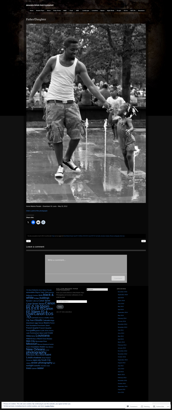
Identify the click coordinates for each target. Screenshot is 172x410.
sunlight (29, 365)
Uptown (34, 368)
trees (28, 368)
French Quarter (32, 328)
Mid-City (30, 341)
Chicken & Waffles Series (46, 317)
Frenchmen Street (43, 325)
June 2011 (121, 392)
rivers (37, 355)
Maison (34, 339)
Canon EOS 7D (91, 236)
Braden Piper (40, 10)
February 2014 (122, 318)
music (42, 346)
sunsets (37, 365)
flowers (47, 323)
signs (35, 360)
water (40, 368)
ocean (47, 350)
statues (28, 363)
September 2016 (123, 294)
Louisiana (42, 335)
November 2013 (122, 327)
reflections (30, 355)
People (119, 10)
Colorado (46, 320)
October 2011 (122, 383)
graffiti (32, 330)
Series (126, 10)
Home (31, 10)
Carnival (34, 318)
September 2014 (123, 312)
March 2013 (121, 342)
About (48, 10)
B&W (64, 10)
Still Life (132, 10)
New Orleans (35, 349)
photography (116, 236)
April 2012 (121, 371)
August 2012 (121, 362)
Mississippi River (41, 341)
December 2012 (122, 351)
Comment (118, 278)
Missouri (112, 236)
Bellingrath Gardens (32, 295)
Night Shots (110, 10)
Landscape (85, 10)
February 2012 (122, 377)
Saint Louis (122, 236)
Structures (141, 10)
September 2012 (123, 360)
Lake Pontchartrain (32, 333)
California (35, 301)
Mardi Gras (41, 339)
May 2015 (121, 306)
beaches (51, 292)
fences (41, 323)
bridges (36, 298)
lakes (41, 333)
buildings (44, 297)
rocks (42, 355)
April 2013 (121, 339)
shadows (37, 357)
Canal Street (44, 300)
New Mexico (49, 347)
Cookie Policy (49, 406)
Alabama (35, 290)
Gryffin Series (44, 330)
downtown (103, 236)
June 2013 (121, 333)
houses (51, 330)
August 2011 (121, 389)
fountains (108, 236)
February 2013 (122, 345)
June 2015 (121, 303)
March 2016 (121, 300)
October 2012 (122, 357)
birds (41, 295)
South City (46, 360)
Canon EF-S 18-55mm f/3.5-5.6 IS (80, 236)
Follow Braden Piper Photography (67, 289)
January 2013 (122, 348)
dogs (52, 320)
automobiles (30, 292)
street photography (41, 362)
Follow (60, 307)
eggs (36, 323)
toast (48, 365)
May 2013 (121, 336)
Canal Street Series (35, 303)
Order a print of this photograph (36, 211)
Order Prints (57, 10)
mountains (35, 347)
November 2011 (122, 380)
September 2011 (123, 386)
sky (39, 360)
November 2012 (122, 354)
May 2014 (121, 315)
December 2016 (122, 291)
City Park (30, 320)
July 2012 (121, 365)
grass (37, 330)
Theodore (43, 365)
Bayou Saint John (41, 292)
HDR (77, 10)
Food (71, 10)
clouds (38, 320)
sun (54, 363)
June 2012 (121, 368)
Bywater (29, 301)
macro (29, 338)
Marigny (49, 339)
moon (28, 347)
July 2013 (121, 330)
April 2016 (121, 297)
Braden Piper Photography (40, 5)
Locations (95, 10)
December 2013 (122, 324)
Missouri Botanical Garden (46, 344)
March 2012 (121, 374)
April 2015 (121, 309)
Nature (102, 10)
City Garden (97, 236)
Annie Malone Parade (68, 236)
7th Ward (29, 290)
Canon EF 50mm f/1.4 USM (39, 311)
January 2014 (122, 321)
